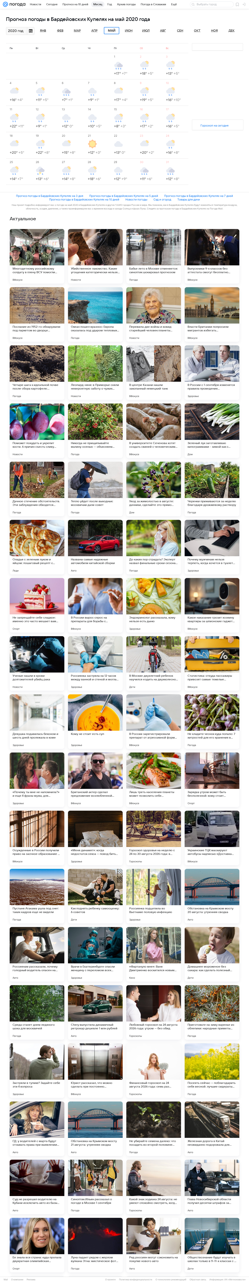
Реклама (31, 1279)
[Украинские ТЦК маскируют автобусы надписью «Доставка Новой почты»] (212, 838)
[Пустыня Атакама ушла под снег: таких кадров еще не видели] (37, 896)
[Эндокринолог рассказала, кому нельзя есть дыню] (153, 605)
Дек (232, 30)
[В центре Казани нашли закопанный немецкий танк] (153, 372)
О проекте (110, 1279)
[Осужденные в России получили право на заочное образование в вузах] (37, 838)
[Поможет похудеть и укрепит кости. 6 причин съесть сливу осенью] (37, 431)
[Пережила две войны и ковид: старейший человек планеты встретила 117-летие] (153, 314)
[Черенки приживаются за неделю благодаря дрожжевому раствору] (212, 489)
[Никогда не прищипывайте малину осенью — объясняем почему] (95, 431)
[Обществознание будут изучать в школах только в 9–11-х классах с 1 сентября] (212, 1245)
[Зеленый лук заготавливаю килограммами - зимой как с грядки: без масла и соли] (212, 431)
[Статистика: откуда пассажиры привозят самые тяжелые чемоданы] (212, 663)
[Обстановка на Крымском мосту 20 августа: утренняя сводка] (212, 896)
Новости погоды (136, 199)
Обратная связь (198, 1279)
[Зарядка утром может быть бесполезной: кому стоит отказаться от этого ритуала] (212, 780)
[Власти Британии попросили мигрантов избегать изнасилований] (212, 314)
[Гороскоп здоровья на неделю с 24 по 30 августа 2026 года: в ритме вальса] (153, 838)
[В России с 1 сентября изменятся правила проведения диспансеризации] (212, 372)
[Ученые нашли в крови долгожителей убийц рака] (37, 663)
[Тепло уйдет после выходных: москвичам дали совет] (95, 489)
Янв (43, 30)
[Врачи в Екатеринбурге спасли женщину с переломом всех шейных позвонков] (95, 954)
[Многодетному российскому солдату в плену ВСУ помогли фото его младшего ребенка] (37, 256)
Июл (146, 30)
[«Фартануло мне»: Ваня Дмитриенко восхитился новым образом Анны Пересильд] (153, 954)
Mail (6, 1279)
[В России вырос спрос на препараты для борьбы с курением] (95, 605)
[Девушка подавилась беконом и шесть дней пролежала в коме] (37, 721)
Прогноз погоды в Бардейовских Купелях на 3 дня (49, 196)
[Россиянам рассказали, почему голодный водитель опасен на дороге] (37, 954)
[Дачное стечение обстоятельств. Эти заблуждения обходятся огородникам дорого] (37, 489)
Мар (77, 30)
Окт (197, 30)
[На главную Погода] (17, 4)
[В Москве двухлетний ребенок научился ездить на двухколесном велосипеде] (153, 663)
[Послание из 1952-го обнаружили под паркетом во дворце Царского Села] (37, 314)
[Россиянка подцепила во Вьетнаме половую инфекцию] (153, 896)
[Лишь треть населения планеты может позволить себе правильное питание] (153, 780)
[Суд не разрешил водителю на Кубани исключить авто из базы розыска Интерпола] (37, 1187)
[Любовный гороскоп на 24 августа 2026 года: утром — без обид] (153, 1012)
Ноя (214, 30)
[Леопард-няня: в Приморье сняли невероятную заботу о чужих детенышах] (95, 372)
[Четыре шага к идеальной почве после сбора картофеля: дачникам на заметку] (37, 372)
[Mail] (5, 4)
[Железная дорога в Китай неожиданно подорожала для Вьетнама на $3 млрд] (212, 1129)
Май (111, 30)
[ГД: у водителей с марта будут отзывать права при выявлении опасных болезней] (37, 1129)
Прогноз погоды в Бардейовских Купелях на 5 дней (123, 196)
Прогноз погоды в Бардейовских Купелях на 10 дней (84, 199)
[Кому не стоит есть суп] (95, 721)
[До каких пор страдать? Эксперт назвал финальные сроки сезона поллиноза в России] (153, 547)
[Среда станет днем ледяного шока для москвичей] (37, 1012)
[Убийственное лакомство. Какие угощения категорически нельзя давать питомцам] (95, 256)
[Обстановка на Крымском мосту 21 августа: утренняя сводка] (95, 1129)
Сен (180, 30)
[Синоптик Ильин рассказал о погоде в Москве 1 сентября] (95, 1187)
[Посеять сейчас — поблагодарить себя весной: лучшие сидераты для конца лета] (212, 1070)
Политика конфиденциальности (135, 1279)
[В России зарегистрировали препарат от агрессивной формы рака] (153, 721)
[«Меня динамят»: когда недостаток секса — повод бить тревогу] (95, 838)
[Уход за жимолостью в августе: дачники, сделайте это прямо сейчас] (153, 489)
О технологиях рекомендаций (170, 1279)
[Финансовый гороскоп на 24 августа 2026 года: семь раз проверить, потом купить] (153, 1070)
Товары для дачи (188, 199)
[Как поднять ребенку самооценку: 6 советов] (95, 896)
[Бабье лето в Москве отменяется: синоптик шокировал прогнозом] (153, 256)
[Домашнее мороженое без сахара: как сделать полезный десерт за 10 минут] (212, 954)
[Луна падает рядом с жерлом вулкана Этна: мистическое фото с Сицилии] (95, 1245)
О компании (17, 1279)
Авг (163, 30)
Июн (129, 30)
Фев (60, 30)
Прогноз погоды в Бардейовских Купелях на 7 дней (198, 196)
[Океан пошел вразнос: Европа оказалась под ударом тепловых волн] (95, 314)
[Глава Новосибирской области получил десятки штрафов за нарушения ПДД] (212, 1187)
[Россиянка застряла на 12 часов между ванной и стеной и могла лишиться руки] (95, 663)
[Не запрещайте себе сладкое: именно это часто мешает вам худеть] (37, 605)
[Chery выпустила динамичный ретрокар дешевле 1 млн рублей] (95, 1012)
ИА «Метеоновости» (235, 1279)
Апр (94, 30)
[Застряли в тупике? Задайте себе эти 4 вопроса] (37, 1070)
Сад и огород (162, 199)
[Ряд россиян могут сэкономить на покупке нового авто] (153, 1245)
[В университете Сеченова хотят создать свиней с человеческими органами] (153, 431)
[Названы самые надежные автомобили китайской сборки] (95, 547)
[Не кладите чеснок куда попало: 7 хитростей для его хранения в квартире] (212, 721)
